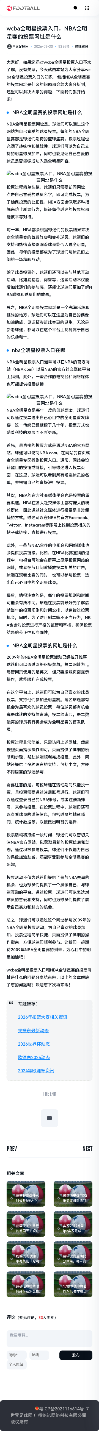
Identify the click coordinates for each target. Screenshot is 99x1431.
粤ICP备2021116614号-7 (64, 1408)
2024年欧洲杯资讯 (36, 1070)
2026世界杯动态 (34, 1044)
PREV (12, 1148)
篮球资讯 (81, 47)
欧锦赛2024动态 (34, 1057)
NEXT (87, 1148)
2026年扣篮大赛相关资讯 (42, 1017)
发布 (76, 1355)
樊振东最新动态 (33, 1030)
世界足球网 (20, 47)
